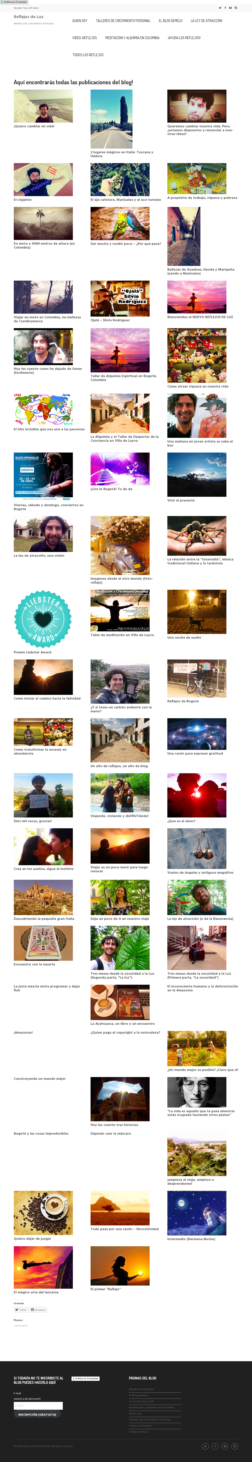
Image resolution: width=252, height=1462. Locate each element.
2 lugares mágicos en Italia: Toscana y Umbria (122, 154)
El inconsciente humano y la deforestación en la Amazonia (202, 988)
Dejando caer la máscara (111, 1134)
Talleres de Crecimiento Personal (123, 20)
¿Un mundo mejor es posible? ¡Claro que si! (202, 1070)
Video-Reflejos (84, 38)
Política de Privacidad (15, 2)
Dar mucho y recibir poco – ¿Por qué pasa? (126, 244)
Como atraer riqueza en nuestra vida (197, 386)
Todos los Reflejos (88, 55)
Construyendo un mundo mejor (40, 1079)
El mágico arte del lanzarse (36, 1292)
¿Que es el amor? (181, 821)
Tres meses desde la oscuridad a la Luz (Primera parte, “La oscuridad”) (199, 976)
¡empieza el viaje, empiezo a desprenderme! (190, 1182)
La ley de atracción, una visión (39, 556)
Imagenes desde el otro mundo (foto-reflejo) (122, 581)
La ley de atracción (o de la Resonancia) (200, 919)
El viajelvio (23, 200)
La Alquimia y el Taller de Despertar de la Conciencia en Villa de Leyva (125, 439)
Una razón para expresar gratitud (195, 754)
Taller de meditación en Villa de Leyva (122, 635)
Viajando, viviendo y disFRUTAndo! (120, 816)
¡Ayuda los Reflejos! (184, 38)
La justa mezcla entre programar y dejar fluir (47, 988)
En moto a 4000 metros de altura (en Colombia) (44, 246)
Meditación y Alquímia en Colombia (132, 38)
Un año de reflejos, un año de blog (119, 766)
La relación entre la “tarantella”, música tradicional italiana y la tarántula (200, 561)
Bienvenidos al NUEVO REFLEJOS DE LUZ (200, 317)
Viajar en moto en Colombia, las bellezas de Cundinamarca (47, 319)
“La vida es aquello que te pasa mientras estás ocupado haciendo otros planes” (201, 1113)
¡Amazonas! (23, 1033)
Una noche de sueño (184, 638)
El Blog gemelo (170, 20)
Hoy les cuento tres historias (114, 1125)
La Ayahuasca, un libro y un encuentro (123, 1024)
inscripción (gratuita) (37, 1414)
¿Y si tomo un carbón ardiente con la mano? (121, 709)
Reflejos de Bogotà (183, 701)
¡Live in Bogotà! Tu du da (111, 489)
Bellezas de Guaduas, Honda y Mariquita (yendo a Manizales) (200, 271)
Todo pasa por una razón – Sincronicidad (125, 1229)
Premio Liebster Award (32, 652)
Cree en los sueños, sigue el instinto (44, 869)
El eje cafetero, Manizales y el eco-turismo (126, 200)
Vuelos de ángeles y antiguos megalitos (200, 873)
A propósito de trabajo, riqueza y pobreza (202, 198)
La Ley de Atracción (206, 20)
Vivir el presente (181, 500)
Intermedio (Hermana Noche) (191, 1239)
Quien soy (79, 20)
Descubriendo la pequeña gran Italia (44, 919)
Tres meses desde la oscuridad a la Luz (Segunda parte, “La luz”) (122, 976)
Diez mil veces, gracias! (33, 821)
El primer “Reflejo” (106, 1289)
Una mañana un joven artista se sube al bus (200, 443)
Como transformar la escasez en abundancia (40, 752)
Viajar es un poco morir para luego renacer (119, 869)
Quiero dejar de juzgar (32, 1239)
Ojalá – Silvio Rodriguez (110, 320)
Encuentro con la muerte (34, 964)
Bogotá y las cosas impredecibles (41, 1134)
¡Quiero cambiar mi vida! (34, 126)
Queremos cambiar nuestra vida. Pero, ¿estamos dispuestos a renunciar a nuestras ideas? (200, 130)
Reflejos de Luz (29, 17)
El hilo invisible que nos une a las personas (49, 429)
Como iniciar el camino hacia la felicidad (47, 699)
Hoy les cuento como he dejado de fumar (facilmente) (48, 371)
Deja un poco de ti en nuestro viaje (120, 919)
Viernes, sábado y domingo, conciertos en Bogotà (48, 507)
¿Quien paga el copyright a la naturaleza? (125, 1033)
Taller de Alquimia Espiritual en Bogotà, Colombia (124, 378)
